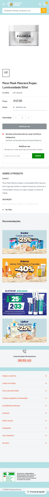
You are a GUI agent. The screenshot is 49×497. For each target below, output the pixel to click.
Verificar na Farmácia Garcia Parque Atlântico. (24, 140)
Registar (38, 156)
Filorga (5, 93)
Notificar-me (24, 126)
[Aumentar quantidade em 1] (28, 117)
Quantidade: (7, 117)
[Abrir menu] (3, 4)
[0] (44, 3)
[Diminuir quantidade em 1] (15, 117)
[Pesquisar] (44, 10)
